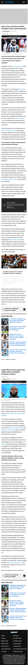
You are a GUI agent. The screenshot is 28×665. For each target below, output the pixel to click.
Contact (3, 638)
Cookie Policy (17, 646)
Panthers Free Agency (11, 359)
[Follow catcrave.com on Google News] (24, 309)
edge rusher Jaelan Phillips (16, 427)
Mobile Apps (4, 641)
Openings (16, 635)
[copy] (10, 34)
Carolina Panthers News (11, 625)
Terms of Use (5, 646)
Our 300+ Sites (17, 638)
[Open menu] (2, 2)
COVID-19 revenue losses (8, 130)
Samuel (21, 89)
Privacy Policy (17, 643)
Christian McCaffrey (14, 239)
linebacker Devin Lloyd (7, 430)
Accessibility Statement (20, 649)
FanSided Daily (17, 641)
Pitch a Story (4, 643)
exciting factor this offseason (9, 179)
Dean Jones (6, 31)
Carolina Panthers (17, 66)
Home (2, 359)
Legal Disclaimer (6, 649)
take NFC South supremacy (14, 562)
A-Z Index (4, 651)
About (3, 635)
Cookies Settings (18, 651)
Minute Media (8, 655)
